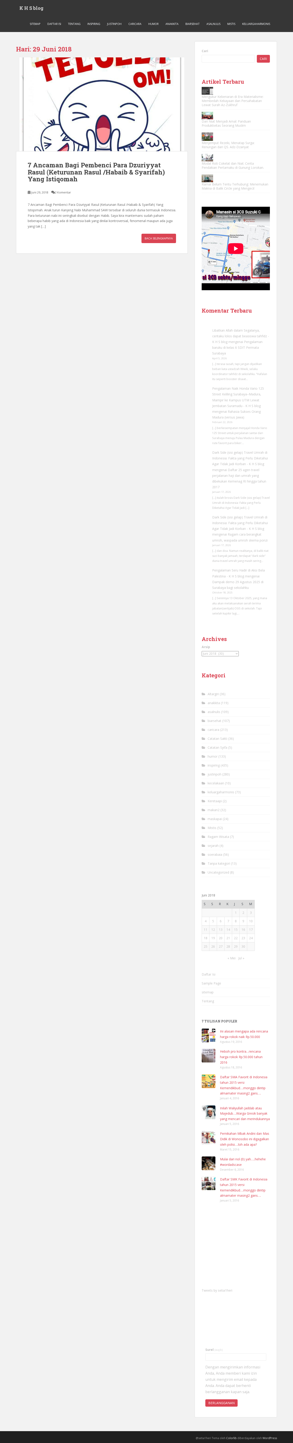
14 (228, 929)
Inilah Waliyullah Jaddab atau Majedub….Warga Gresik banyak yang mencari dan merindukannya (245, 1113)
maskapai (215, 819)
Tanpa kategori (219, 863)
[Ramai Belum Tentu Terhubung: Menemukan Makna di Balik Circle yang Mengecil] (207, 178)
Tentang (74, 24)
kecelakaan (216, 783)
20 (220, 938)
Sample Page (211, 983)
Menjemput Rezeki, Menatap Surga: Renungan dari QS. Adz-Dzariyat (228, 145)
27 (220, 946)
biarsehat (192, 24)
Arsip (206, 647)
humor (153, 24)
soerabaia (215, 854)
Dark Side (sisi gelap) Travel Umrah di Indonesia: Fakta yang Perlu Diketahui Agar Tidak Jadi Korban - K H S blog (240, 458)
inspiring (93, 24)
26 (213, 946)
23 (243, 938)
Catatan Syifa (217, 747)
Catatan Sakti (217, 738)
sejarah (213, 845)
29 (236, 946)
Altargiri (213, 694)
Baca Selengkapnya (159, 238)
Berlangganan (221, 1403)
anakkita (172, 24)
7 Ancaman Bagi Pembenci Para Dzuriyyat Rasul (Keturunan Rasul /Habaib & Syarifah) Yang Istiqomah (96, 172)
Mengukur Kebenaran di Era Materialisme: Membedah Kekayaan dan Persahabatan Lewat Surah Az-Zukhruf (232, 100)
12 (213, 929)
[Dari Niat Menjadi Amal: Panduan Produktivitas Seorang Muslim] (207, 115)
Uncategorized (218, 872)
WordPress (270, 1438)
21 (228, 938)
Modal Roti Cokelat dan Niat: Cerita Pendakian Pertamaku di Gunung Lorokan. (233, 165)
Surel (214, 1349)
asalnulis (213, 24)
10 (251, 921)
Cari (205, 51)
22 (236, 938)
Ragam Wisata (218, 836)
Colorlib (231, 1438)
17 (251, 929)
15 (236, 929)
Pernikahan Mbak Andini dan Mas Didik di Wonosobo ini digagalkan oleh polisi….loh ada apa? (244, 1139)
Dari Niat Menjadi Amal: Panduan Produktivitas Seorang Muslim (226, 123)
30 (243, 946)
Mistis (231, 24)
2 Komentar (63, 192)
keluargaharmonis (256, 24)
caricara (134, 24)
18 (205, 938)
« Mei (232, 958)
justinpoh (114, 24)
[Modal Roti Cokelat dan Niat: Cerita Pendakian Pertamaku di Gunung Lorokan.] (207, 157)
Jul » (241, 958)
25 (205, 946)
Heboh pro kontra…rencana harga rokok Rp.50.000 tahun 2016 (241, 1057)
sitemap (35, 24)
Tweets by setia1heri (217, 1290)
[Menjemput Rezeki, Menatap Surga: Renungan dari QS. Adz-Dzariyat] (207, 136)
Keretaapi (215, 801)
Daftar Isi (54, 24)
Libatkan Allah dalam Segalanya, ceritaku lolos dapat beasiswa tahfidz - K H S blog (240, 336)
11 (205, 929)
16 (243, 929)
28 (228, 946)
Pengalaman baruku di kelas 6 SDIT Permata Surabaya (237, 347)
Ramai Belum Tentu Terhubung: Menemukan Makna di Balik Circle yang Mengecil (235, 186)
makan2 (214, 810)
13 (220, 929)
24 (251, 938)
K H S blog (31, 8)
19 (213, 938)
